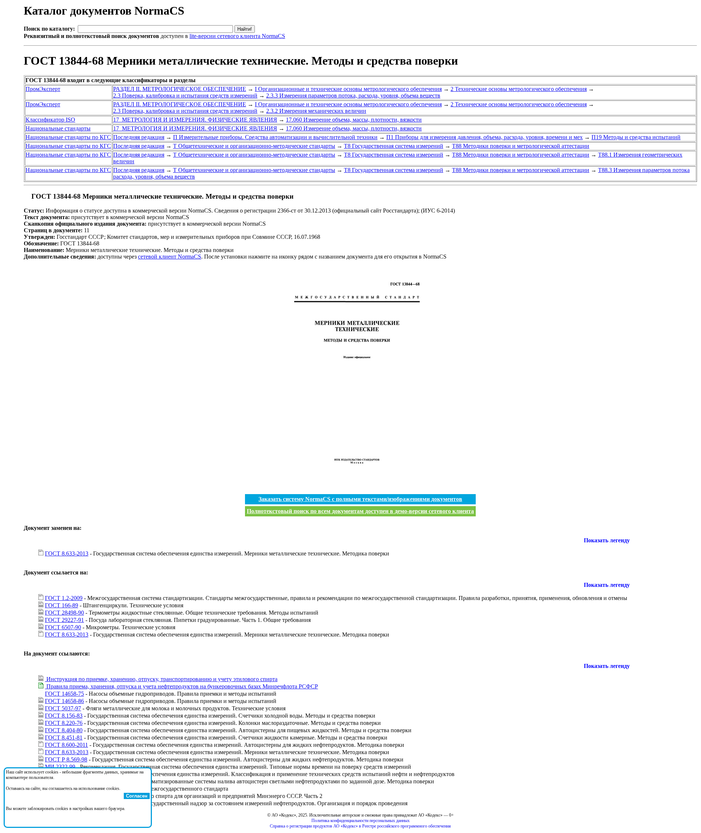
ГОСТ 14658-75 (64, 694)
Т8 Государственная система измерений (393, 146)
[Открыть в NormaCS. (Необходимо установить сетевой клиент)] (27, 196)
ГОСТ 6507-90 (63, 627)
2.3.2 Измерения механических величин (316, 111)
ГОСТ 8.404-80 (64, 730)
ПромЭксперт (43, 89)
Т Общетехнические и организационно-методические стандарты (254, 146)
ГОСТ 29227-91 (64, 620)
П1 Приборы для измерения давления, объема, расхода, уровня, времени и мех (484, 137)
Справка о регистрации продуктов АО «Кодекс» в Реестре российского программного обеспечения (360, 826)
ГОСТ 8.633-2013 (66, 553)
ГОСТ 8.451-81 (64, 737)
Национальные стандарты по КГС (68, 137)
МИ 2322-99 (60, 767)
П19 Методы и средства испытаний (636, 137)
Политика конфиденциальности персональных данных (360, 820)
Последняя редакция (138, 137)
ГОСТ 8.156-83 (64, 715)
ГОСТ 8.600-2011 (66, 745)
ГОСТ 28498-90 (64, 613)
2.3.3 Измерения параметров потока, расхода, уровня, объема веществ (353, 95)
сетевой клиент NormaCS (169, 256)
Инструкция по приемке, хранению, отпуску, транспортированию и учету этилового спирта (161, 679)
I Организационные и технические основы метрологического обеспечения (348, 89)
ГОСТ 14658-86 (64, 701)
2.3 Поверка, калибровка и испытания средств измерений (185, 95)
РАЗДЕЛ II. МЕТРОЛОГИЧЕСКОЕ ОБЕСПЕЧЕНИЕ (179, 89)
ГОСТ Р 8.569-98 (66, 759)
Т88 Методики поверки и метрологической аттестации (520, 146)
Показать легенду (607, 540)
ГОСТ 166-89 (61, 605)
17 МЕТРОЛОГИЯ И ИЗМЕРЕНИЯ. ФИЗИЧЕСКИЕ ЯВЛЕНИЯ (195, 119)
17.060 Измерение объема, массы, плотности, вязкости (354, 119)
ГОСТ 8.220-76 (64, 723)
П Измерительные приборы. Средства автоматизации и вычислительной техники (275, 137)
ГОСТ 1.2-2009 (64, 598)
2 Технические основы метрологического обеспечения (519, 89)
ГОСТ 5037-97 (63, 708)
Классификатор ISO (50, 119)
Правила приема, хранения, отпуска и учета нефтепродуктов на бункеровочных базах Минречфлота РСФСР (181, 686)
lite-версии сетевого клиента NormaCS (237, 36)
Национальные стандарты (58, 128)
